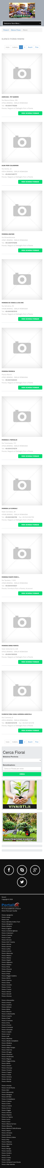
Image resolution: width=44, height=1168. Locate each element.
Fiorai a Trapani (7, 1072)
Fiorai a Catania (7, 1101)
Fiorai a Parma (6, 1135)
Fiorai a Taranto (7, 985)
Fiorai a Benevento (7, 1092)
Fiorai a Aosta (6, 917)
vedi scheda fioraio (30, 113)
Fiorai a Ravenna (7, 1144)
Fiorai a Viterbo (6, 1081)
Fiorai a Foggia (6, 1110)
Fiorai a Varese (6, 992)
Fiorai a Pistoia (6, 971)
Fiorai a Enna (6, 1023)
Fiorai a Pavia (6, 967)
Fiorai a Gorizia (6, 944)
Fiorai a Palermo (7, 1050)
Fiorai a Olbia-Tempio (8, 1048)
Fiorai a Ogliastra (7, 962)
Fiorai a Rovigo (6, 1149)
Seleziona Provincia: (11, 756)
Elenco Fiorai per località (9, 911)
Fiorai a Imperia (7, 1115)
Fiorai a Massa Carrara (9, 1124)
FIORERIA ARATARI (8, 234)
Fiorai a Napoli (6, 960)
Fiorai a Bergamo (7, 924)
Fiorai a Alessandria (8, 1000)
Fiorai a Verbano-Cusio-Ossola (11, 1162)
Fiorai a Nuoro (6, 1131)
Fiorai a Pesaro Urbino (9, 1137)
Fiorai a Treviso (6, 989)
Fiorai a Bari (5, 1090)
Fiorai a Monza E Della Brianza (11, 1128)
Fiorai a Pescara (7, 969)
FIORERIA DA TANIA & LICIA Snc (13, 303)
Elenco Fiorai (16, 30)
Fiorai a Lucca (6, 1122)
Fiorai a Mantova (7, 1038)
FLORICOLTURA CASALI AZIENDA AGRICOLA (17, 714)
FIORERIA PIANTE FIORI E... (11, 577)
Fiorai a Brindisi (6, 1097)
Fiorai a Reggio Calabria (9, 976)
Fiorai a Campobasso (8, 1099)
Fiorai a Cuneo (6, 937)
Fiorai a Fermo (6, 1108)
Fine (36, 47)
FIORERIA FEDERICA (8, 371)
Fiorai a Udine (6, 1160)
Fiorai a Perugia (7, 1052)
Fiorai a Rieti (5, 1146)
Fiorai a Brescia (6, 1011)
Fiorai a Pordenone (8, 1057)
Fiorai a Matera (6, 955)
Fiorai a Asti (5, 919)
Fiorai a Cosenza (7, 935)
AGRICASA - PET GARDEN (10, 97)
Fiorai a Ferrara (6, 940)
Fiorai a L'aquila (6, 1032)
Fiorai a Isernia (6, 946)
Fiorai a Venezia (7, 1077)
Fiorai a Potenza (7, 1142)
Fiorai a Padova (6, 965)
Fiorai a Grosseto (7, 1029)
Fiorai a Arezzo (6, 1002)
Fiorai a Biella (6, 1009)
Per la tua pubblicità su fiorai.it (11, 909)
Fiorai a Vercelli (6, 994)
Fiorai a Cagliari (7, 928)
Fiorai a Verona (6, 1079)
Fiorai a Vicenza (7, 996)
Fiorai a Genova (7, 1112)
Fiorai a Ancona (6, 1085)
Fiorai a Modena (7, 1043)
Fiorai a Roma (6, 1063)
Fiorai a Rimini (6, 978)
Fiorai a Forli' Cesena (8, 942)
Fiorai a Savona (6, 1151)
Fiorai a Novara (6, 1045)
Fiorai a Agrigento (7, 915)
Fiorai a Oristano (7, 1133)
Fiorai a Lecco (6, 1119)
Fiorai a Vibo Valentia (8, 1164)
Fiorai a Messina (7, 1126)
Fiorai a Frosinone (7, 1027)
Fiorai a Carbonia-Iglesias (10, 931)
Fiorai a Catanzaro (7, 933)
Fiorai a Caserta (7, 1016)
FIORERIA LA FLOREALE (9, 508)
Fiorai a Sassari (6, 1066)
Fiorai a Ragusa (6, 1059)
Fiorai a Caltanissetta (8, 1014)
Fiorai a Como (6, 1103)
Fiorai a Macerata (7, 953)
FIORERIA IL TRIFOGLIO (9, 440)
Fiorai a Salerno (7, 980)
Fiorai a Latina (6, 949)
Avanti (30, 47)
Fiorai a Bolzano (7, 926)
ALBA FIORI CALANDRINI (10, 165)
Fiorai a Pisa (5, 1140)
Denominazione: (9, 765)
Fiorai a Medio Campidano (10, 1041)
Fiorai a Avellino (7, 1005)
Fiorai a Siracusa (7, 1068)
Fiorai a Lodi (5, 1036)
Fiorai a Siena (6, 983)
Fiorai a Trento (6, 1158)
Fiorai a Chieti (6, 1018)
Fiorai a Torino (6, 987)
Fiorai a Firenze (6, 1025)
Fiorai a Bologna (7, 1094)
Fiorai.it (6, 30)
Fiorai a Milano (6, 958)
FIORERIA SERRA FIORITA (10, 646)
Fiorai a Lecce (6, 1034)
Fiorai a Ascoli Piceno (8, 1088)
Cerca (22, 774)
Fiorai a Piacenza (7, 1054)
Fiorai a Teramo (7, 1070)
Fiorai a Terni (6, 1155)
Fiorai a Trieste (6, 1075)
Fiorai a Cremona (7, 1020)
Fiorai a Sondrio (7, 1153)
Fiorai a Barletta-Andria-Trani (11, 922)
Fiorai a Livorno (6, 951)
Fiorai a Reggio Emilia (8, 1061)
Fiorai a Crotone (7, 1106)
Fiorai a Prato (6, 974)
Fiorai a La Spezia (7, 1117)
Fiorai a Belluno (6, 1007)
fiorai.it (4, 897)
